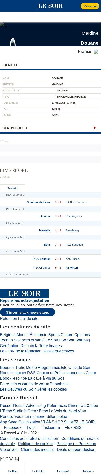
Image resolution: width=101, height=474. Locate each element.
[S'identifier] (76, 6)
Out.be (92, 406)
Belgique (8, 335)
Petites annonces (69, 373)
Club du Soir (79, 367)
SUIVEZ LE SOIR (79, 422)
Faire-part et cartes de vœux (24, 384)
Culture (67, 335)
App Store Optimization (20, 422)
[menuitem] (12, 468)
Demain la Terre (34, 346)
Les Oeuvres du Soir (18, 389)
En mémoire (34, 416)
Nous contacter (13, 373)
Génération (9, 346)
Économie (38, 335)
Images (55, 346)
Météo (31, 367)
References (57, 406)
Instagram (51, 427)
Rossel (6, 406)
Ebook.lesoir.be (13, 378)
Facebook (12, 427)
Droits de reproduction (76, 449)
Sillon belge (56, 416)
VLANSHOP (52, 422)
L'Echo (6, 411)
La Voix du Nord (63, 411)
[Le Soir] (50, 6)
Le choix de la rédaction (20, 351)
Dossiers (50, 351)
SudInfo (19, 411)
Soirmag (82, 340)
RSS (31, 373)
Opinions (82, 335)
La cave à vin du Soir (46, 378)
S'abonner (90, 6)
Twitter (31, 427)
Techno (6, 340)
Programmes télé (52, 367)
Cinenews (77, 406)
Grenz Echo (37, 411)
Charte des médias (37, 449)
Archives (66, 351)
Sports (54, 335)
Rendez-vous (11, 416)
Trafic (20, 367)
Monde (23, 335)
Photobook (59, 384)
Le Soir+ (53, 340)
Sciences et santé (29, 340)
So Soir (67, 340)
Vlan (82, 411)
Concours (45, 373)
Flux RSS (73, 427)
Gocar (91, 373)
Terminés (13, 188)
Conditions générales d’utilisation (29, 438)
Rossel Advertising (29, 406)
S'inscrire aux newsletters (27, 312)
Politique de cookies (35, 444)
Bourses (7, 367)
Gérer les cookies (52, 389)
